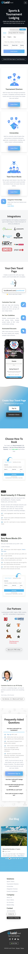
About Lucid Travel (18, 699)
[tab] (14, 729)
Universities (10, 886)
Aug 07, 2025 (7, 851)
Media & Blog (10, 905)
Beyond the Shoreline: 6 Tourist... (12, 849)
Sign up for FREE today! (14, 649)
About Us (9, 897)
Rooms (22, 45)
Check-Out (14, 45)
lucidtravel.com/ (14, 290)
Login (23, 29)
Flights (9, 37)
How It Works (10, 900)
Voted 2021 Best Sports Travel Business (14, 59)
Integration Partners (12, 889)
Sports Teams (10, 881)
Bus (15, 37)
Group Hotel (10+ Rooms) (16, 32)
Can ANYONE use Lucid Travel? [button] (14, 789)
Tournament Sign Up (14, 773)
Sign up (9, 734)
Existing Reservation (14, 29)
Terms (22, 948)
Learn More (14, 104)
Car (4, 37)
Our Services (5, 699)
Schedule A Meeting (13, 917)
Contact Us (11, 914)
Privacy (18, 948)
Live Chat (14, 943)
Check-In (6, 45)
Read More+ (21, 856)
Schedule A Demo (14, 414)
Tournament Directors (13, 884)
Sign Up (14, 408)
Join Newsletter (11, 911)
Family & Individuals (12, 891)
